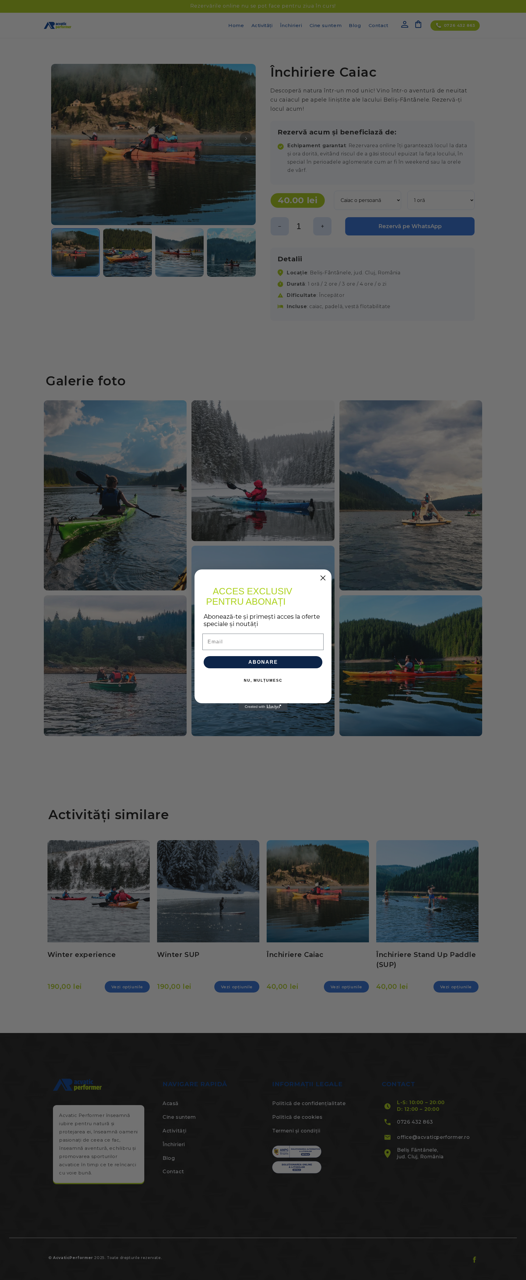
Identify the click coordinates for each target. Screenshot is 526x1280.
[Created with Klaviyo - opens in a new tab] (263, 707)
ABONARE (263, 662)
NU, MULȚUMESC (263, 680)
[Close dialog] (322, 577)
